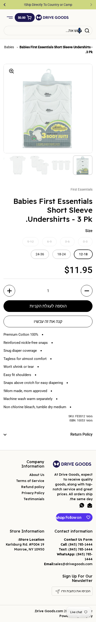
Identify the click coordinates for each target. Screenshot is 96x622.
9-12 (30, 241)
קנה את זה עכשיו (48, 321)
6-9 (49, 241)
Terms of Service (30, 481)
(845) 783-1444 (80, 544)
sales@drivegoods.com (73, 564)
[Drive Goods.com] (52, 17)
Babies (9, 47)
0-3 (85, 241)
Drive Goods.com (49, 611)
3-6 (67, 241)
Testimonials (34, 499)
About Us (36, 475)
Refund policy (32, 487)
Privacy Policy (33, 493)
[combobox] (48, 30)
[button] (25, 17)
